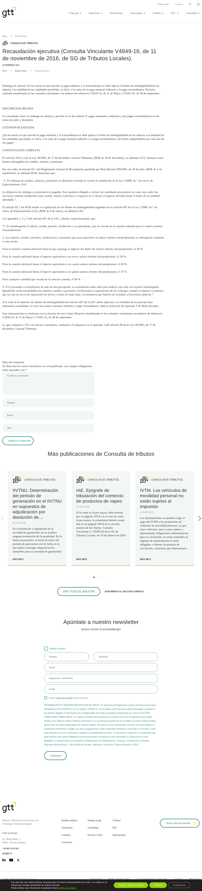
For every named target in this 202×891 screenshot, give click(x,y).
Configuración (179, 885)
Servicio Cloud (94, 835)
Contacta (66, 835)
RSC (173, 13)
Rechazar (158, 885)
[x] (18, 861)
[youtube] (11, 861)
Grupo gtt (73, 13)
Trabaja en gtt (94, 820)
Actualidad (191, 13)
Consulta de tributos (41, 71)
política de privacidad (64, 698)
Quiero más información (178, 823)
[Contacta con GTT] (198, 4)
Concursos (179, 4)
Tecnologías (136, 13)
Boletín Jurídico (163, 4)
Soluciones (94, 13)
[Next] (199, 518)
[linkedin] (4, 860)
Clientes (157, 13)
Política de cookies (67, 888)
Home (4, 36)
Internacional (116, 13)
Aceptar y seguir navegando (131, 885)
